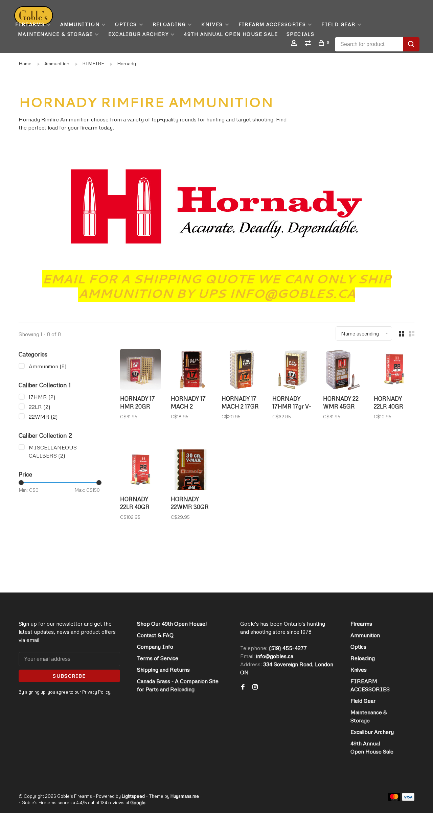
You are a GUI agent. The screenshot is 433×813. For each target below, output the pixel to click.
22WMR (43, 416)
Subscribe (69, 676)
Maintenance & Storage (55, 34)
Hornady (126, 63)
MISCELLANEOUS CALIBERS (53, 451)
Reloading (169, 24)
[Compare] (309, 44)
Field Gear (338, 24)
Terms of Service (157, 658)
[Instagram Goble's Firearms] (255, 687)
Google (137, 802)
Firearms (30, 24)
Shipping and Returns (163, 669)
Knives (212, 24)
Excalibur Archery (138, 34)
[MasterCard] (394, 798)
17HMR (42, 397)
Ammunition (79, 24)
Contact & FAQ (155, 635)
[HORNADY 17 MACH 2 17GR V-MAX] (242, 370)
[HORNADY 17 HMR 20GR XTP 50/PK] (140, 370)
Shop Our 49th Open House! (172, 623)
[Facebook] (243, 687)
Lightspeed (133, 796)
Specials (300, 34)
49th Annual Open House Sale (231, 34)
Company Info (155, 646)
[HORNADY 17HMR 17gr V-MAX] (292, 370)
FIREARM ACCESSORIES (272, 24)
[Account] (295, 44)
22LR (39, 406)
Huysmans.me (184, 796)
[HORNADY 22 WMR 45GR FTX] (343, 370)
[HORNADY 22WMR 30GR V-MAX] (191, 470)
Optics (126, 24)
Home (25, 63)
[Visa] (408, 798)
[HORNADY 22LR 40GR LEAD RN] (394, 370)
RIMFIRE (93, 63)
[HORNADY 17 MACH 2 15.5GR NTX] (191, 370)
